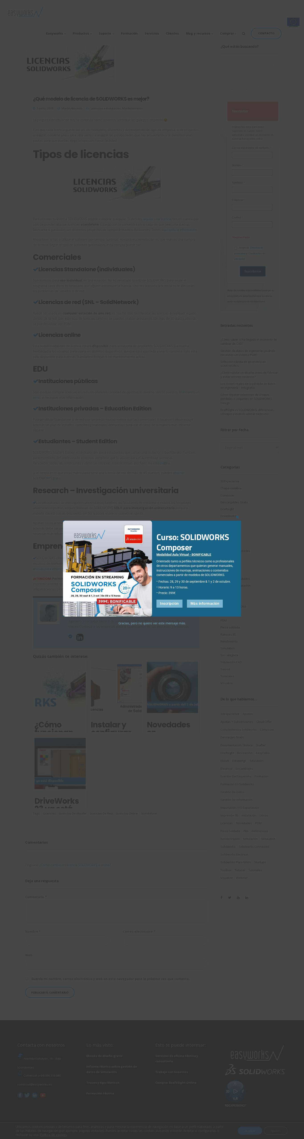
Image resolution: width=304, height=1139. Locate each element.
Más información (205, 603)
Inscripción (169, 603)
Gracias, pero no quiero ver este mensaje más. (152, 623)
